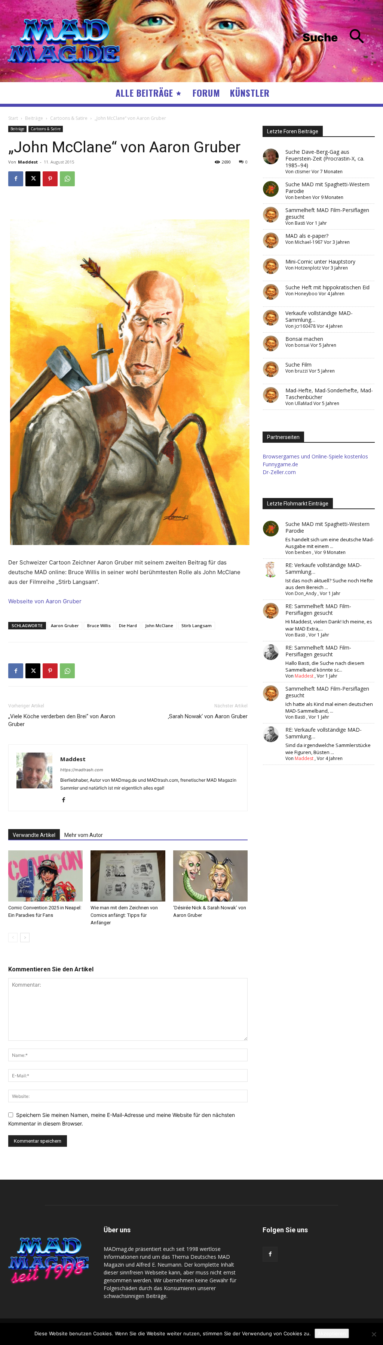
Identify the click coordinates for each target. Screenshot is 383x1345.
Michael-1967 (309, 242)
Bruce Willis (99, 625)
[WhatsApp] (67, 178)
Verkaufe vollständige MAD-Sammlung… (319, 316)
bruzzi (301, 371)
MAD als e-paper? (306, 235)
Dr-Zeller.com (279, 472)
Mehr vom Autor (83, 835)
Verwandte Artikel (34, 835)
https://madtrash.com (81, 769)
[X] (32, 178)
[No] (373, 1334)
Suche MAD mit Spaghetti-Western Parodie (327, 187)
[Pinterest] (50, 178)
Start (13, 118)
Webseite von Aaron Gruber (45, 601)
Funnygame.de (280, 464)
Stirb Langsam (196, 625)
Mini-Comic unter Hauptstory (320, 261)
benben (303, 197)
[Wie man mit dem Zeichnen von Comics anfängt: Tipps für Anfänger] (128, 876)
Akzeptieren (332, 1333)
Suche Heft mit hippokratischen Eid (327, 287)
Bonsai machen (304, 338)
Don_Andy (305, 593)
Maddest (28, 162)
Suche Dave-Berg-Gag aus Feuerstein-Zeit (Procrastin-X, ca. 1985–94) (324, 158)
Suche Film (298, 364)
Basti (300, 223)
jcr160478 (305, 326)
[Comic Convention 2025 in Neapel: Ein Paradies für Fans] (45, 876)
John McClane (159, 625)
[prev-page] (13, 937)
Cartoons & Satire (69, 118)
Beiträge (34, 118)
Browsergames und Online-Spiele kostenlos (315, 456)
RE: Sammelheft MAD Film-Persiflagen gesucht (318, 609)
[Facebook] (15, 178)
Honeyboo (306, 293)
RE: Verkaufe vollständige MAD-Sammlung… (323, 568)
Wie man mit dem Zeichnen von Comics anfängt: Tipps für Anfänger (124, 915)
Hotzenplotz (308, 268)
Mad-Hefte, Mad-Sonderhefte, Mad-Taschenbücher (329, 394)
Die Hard (128, 625)
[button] (339, 37)
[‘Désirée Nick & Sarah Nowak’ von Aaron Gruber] (210, 876)
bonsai (302, 345)
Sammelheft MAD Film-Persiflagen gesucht (327, 213)
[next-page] (25, 937)
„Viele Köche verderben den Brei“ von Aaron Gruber (61, 720)
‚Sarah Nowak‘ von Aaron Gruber (208, 716)
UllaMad (303, 403)
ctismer (302, 171)
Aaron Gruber (65, 625)
